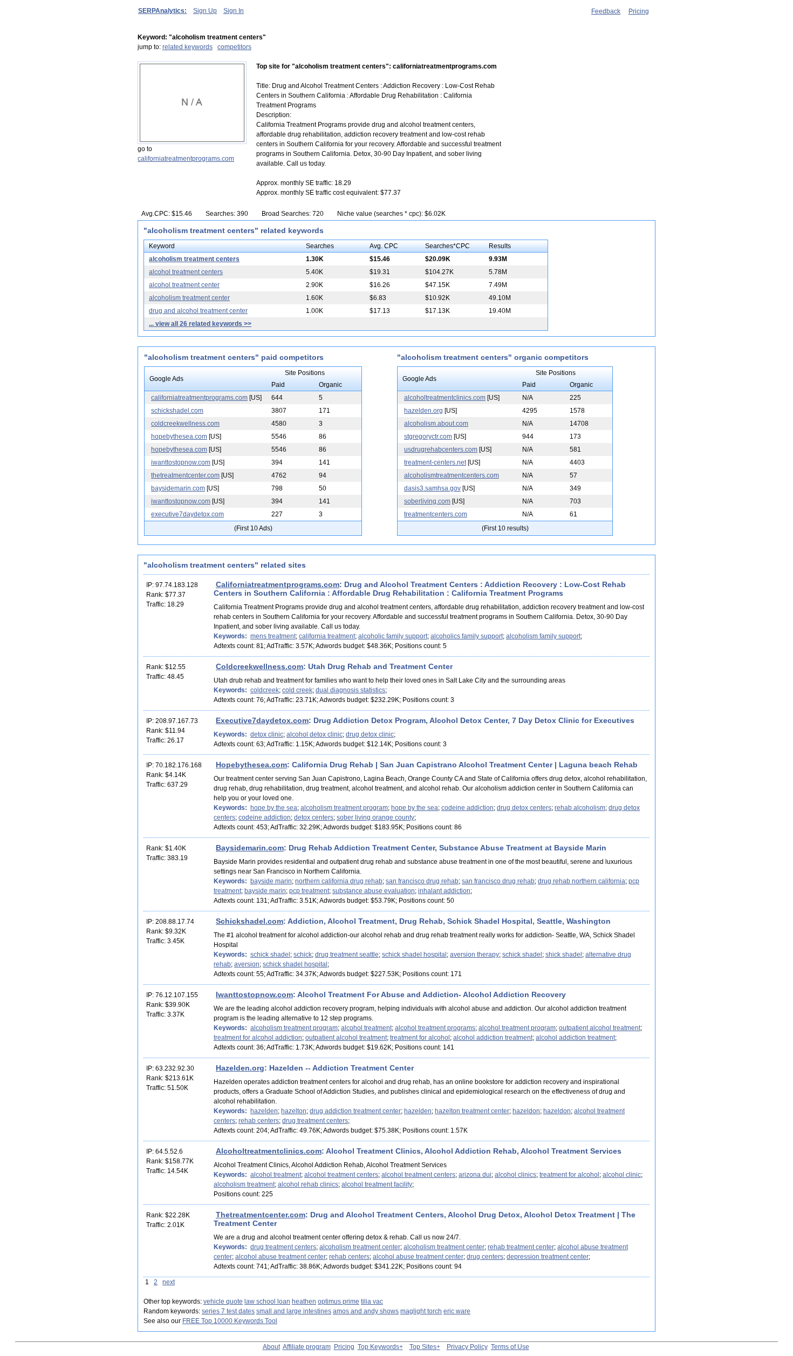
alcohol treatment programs (435, 1028)
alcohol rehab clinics (308, 1184)
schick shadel (270, 954)
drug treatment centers (315, 1121)
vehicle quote (223, 1301)
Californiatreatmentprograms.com (277, 584)
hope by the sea (273, 808)
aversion (246, 964)
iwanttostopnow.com (180, 462)
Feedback (605, 11)
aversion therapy (474, 954)
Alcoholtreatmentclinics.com (269, 1151)
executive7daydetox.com (187, 514)
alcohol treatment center (184, 285)
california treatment (327, 636)
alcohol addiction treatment (492, 1037)
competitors (234, 47)
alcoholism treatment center (189, 298)
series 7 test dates (228, 1311)
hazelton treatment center (472, 1111)
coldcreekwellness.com (185, 423)
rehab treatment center (521, 1247)
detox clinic (266, 734)
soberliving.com (427, 501)
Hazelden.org (240, 1068)
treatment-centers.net (435, 462)
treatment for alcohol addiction (258, 1037)
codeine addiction (467, 808)
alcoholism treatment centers (194, 259)
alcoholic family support (392, 636)
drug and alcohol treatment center (198, 311)
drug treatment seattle (347, 954)
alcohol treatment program (517, 1028)
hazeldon (526, 1111)
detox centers (313, 817)
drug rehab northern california (581, 881)
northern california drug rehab (338, 881)
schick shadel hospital (414, 954)
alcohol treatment (366, 1028)
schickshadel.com (177, 410)
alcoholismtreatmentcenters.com (451, 475)
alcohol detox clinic (314, 734)
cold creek (297, 690)
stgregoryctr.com (428, 436)
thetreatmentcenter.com (185, 475)
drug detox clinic (370, 734)
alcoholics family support (466, 636)
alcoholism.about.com (436, 423)
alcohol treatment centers (186, 272)
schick (302, 954)
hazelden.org (423, 410)
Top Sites (422, 1347)
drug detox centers (524, 808)
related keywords (187, 47)
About (271, 1347)
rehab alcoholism (580, 808)
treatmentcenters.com (435, 514)
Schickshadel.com (249, 921)
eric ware (456, 1311)
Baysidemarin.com (250, 847)
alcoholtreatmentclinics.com (445, 397)
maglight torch (421, 1311)
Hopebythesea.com (251, 764)
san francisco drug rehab (422, 881)
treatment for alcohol (420, 1037)
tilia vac (372, 1301)
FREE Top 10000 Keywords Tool (229, 1321)
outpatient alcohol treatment (599, 1028)
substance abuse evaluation (373, 891)
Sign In (233, 11)
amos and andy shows (366, 1311)
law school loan (267, 1301)
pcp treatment (309, 891)
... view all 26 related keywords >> (200, 324)
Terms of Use (510, 1347)
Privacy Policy (467, 1347)
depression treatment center (548, 1256)
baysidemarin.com (178, 488)
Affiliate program (307, 1347)
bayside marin (271, 881)
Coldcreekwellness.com (259, 666)
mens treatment (273, 636)
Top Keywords (378, 1347)
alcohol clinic (622, 1174)
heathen (304, 1301)
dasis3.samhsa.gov (432, 488)
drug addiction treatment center (355, 1111)
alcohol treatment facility (376, 1184)
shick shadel (563, 954)
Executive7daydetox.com (262, 720)
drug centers (485, 1256)
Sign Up (205, 11)
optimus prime (338, 1301)
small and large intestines (293, 1311)
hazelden (264, 1111)
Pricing (638, 11)
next (168, 1282)
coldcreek (264, 690)
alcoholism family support (543, 636)
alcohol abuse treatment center (280, 1256)
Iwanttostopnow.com (254, 994)
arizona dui (475, 1174)
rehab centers (258, 1121)
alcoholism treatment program (344, 808)
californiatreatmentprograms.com (186, 158)
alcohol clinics (515, 1174)
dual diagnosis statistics (350, 690)
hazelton (293, 1111)
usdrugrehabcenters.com (440, 449)
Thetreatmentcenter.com (260, 1214)
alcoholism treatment (244, 1184)
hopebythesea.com (179, 436)
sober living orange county (375, 817)
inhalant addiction (444, 891)
